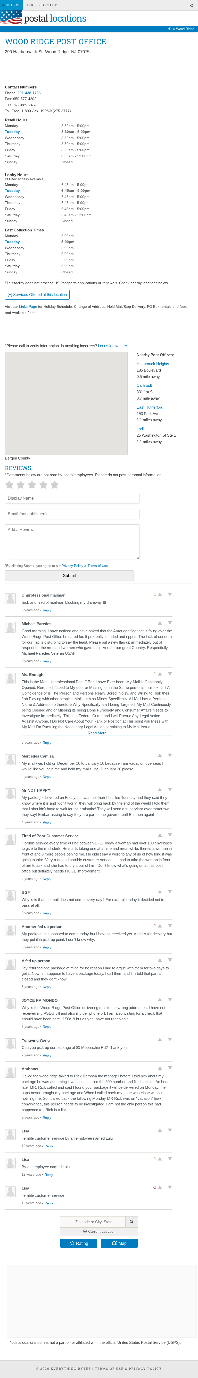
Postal (54, 18)
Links (30, 5)
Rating (82, 1243)
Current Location (101, 1231)
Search (13, 5)
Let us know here (112, 346)
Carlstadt (144, 385)
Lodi (140, 429)
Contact (48, 5)
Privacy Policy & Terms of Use (85, 566)
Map (123, 1243)
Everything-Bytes (71, 1368)
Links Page (28, 306)
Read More (97, 733)
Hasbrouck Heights (153, 364)
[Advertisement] (99, 70)
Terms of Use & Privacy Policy (128, 1368)
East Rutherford (150, 407)
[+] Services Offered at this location (37, 295)
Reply (47, 610)
